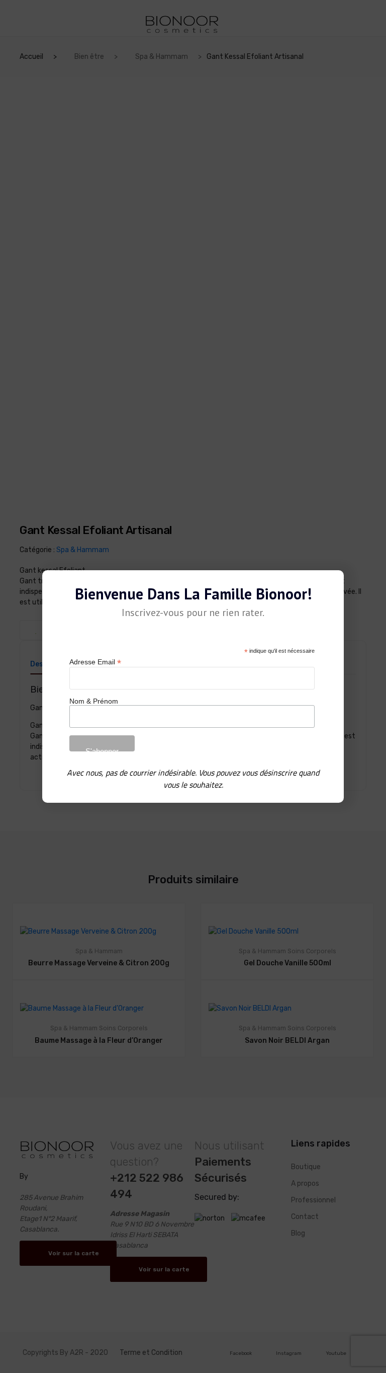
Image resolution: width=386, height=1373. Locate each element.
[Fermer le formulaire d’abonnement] (330, 586)
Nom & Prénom (93, 701)
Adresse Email (95, 662)
